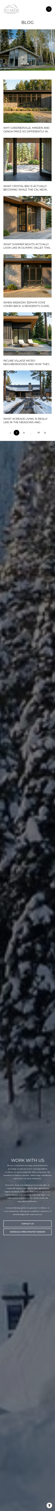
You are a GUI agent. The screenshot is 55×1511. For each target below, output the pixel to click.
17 (39, 432)
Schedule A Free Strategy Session (27, 1232)
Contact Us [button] (27, 1224)
